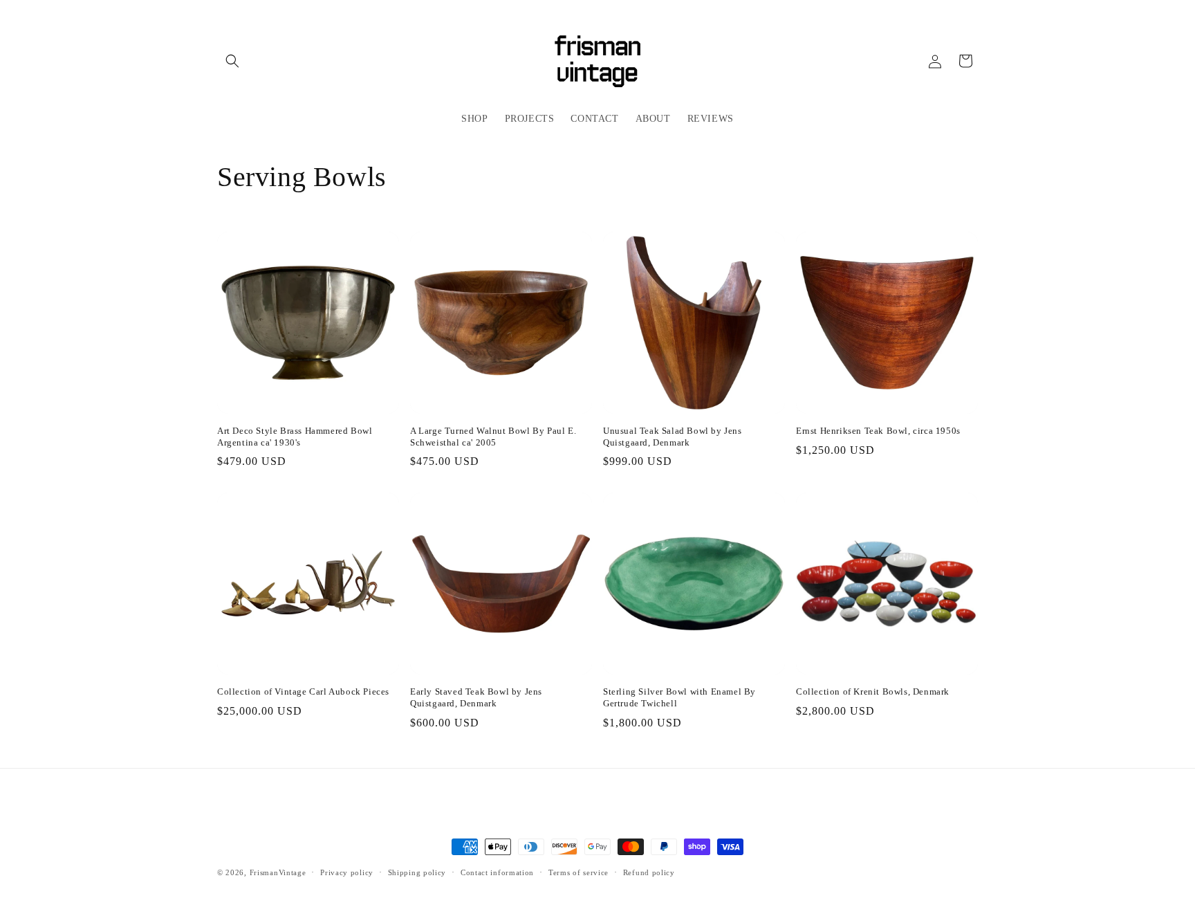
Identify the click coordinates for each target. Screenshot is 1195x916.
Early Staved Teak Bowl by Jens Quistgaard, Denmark (476, 697)
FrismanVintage (278, 872)
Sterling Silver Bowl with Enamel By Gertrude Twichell (679, 697)
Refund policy (649, 872)
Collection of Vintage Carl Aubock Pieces (303, 691)
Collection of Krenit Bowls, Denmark (872, 691)
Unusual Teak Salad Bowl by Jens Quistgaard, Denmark (672, 436)
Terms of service (578, 872)
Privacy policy (346, 872)
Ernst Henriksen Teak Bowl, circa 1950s (878, 430)
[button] (232, 61)
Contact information (497, 872)
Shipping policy (417, 872)
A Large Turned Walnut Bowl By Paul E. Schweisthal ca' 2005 (493, 436)
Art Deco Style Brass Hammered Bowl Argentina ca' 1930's (294, 436)
